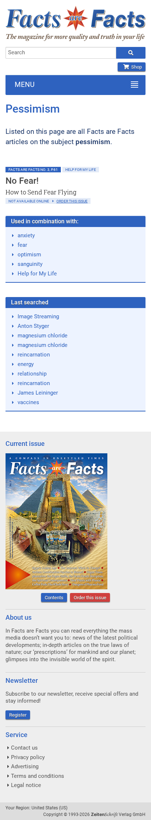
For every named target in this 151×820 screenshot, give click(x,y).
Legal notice (26, 785)
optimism (29, 254)
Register (17, 715)
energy (26, 364)
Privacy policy (28, 757)
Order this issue (90, 597)
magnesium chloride (42, 335)
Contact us (24, 747)
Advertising (24, 766)
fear (22, 245)
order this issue (72, 201)
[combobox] (60, 53)
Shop (135, 67)
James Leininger (38, 392)
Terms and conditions (37, 776)
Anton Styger (33, 326)
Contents (54, 597)
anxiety (26, 235)
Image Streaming (38, 316)
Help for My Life (80, 170)
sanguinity (30, 264)
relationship (32, 373)
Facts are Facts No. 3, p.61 (33, 170)
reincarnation (34, 354)
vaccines (28, 402)
